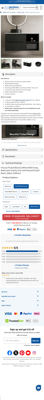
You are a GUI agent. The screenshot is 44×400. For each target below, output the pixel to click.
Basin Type (6, 181)
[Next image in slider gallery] (3, 74)
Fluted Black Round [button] (21, 186)
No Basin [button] (35, 192)
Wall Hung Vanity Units (33, 12)
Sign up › (35, 341)
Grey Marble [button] (16, 207)
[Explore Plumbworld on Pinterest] (22, 353)
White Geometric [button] (10, 197)
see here (26, 218)
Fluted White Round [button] (11, 192)
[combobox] (28, 7)
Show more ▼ (22, 145)
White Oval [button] (22, 197)
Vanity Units (20, 12)
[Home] (0, 12)
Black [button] (6, 207)
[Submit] (21, 7)
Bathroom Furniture (9, 12)
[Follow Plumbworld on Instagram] (34, 353)
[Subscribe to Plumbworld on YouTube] (28, 353)
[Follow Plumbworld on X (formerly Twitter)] (16, 353)
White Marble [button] (34, 207)
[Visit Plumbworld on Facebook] (9, 353)
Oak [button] (25, 207)
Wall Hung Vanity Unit (22, 100)
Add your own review (21, 268)
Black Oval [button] (8, 186)
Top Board (6, 202)
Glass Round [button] (25, 192)
